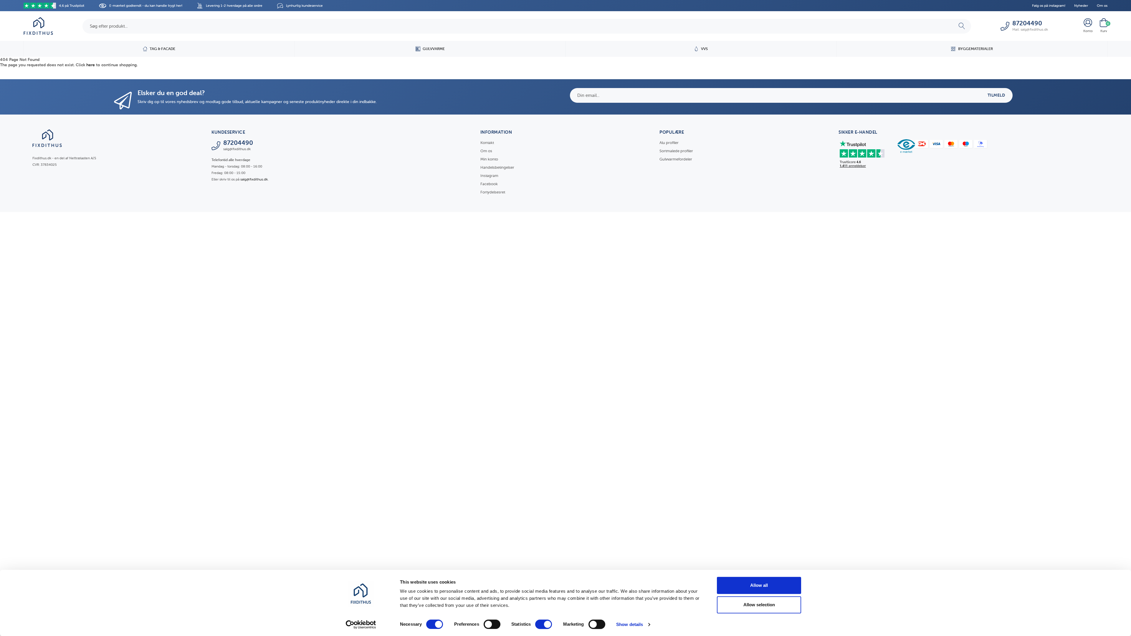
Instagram (489, 175)
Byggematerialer (975, 48)
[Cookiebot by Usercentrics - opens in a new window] (361, 624)
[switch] (492, 624)
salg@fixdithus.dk (254, 179)
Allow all (759, 585)
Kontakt (487, 142)
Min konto (489, 159)
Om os (1102, 5)
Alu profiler (669, 142)
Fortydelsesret (492, 192)
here (90, 64)
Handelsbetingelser (497, 167)
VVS (704, 48)
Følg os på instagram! (1048, 5)
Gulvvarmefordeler (675, 159)
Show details (629, 624)
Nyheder (1081, 5)
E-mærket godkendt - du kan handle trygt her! (145, 5)
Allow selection (759, 604)
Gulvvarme (434, 48)
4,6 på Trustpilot (71, 5)
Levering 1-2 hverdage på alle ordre (234, 5)
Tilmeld (996, 95)
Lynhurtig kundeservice (304, 5)
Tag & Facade (162, 48)
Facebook (489, 183)
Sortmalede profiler (676, 150)
